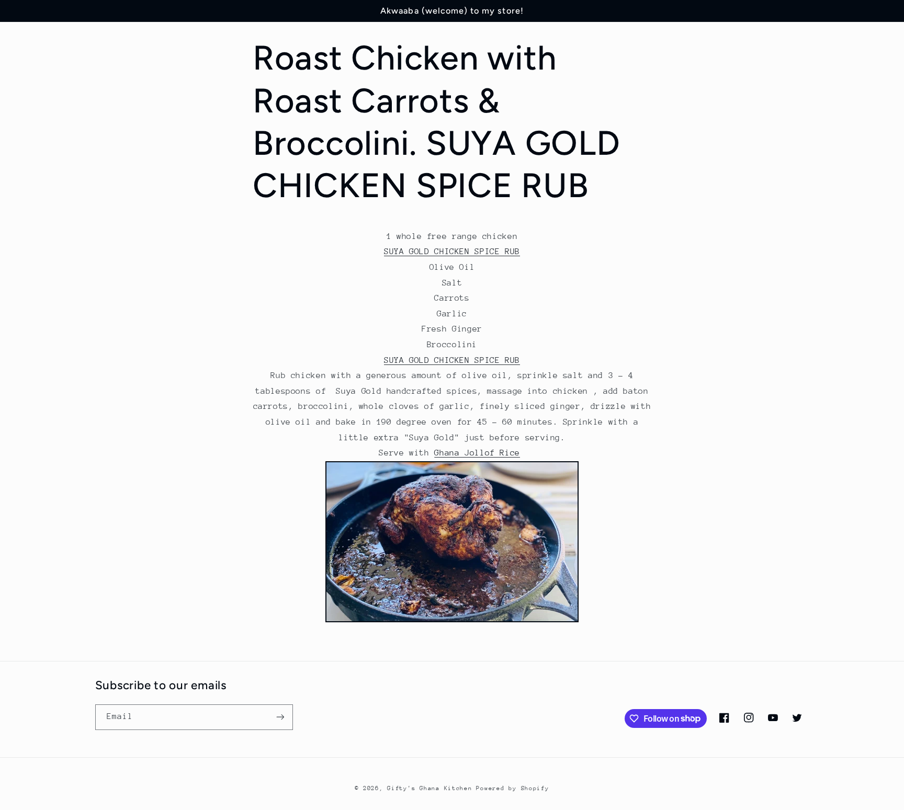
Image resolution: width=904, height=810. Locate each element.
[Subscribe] (280, 717)
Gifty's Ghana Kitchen (429, 788)
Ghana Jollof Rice (477, 453)
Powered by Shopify (512, 788)
